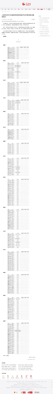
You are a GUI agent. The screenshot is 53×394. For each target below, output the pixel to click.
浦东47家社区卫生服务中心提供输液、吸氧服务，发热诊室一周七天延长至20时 (12, 368)
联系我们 (45, 381)
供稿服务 (29, 381)
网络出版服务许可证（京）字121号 (31, 387)
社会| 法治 (8, 11)
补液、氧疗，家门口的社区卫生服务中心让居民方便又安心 (26, 366)
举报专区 (26, 9)
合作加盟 (26, 381)
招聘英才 (19, 381)
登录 (49, 9)
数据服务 (32, 381)
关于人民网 (12, 381)
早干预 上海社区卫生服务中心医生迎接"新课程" (24, 368)
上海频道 (5, 11)
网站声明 (36, 381)
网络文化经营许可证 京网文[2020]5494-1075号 (20, 387)
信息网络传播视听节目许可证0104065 (10, 387)
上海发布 (11, 19)
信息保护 (42, 381)
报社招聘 (16, 381)
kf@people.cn (19, 384)
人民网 (2, 11)
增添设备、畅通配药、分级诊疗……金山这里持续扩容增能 (10, 366)
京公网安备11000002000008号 (43, 387)
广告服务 (23, 381)
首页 (2, 9)
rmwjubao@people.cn (37, 384)
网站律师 (39, 381)
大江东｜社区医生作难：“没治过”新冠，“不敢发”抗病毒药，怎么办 (27, 369)
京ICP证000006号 (38, 387)
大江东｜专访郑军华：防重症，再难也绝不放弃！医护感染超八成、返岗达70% (12, 369)
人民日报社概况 (8, 381)
